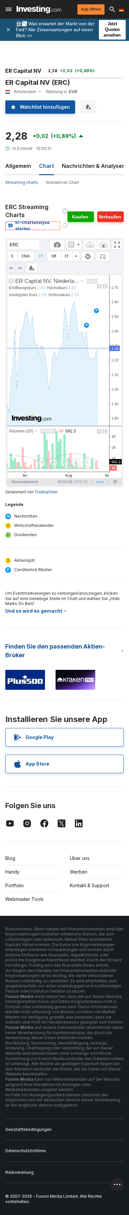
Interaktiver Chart (62, 182)
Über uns (80, 858)
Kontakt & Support (89, 885)
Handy (12, 872)
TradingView (46, 492)
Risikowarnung (19, 1172)
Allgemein (18, 166)
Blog (10, 858)
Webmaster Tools (24, 899)
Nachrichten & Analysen (93, 166)
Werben (78, 872)
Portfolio (14, 885)
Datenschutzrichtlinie (25, 1150)
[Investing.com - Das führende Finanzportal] (39, 9)
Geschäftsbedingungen (28, 1129)
